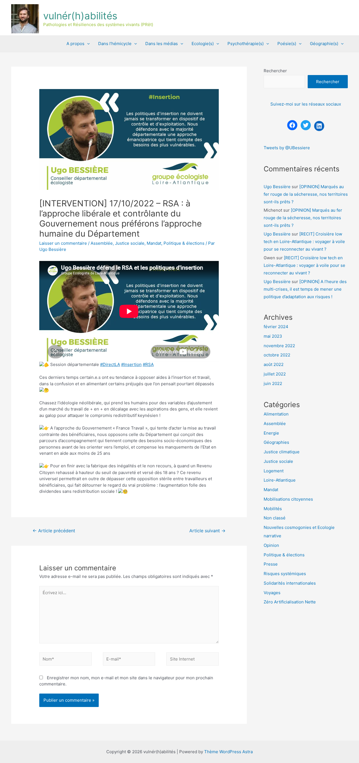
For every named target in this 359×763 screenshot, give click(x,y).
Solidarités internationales (290, 583)
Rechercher (275, 70)
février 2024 (276, 326)
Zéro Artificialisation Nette (290, 602)
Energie (271, 433)
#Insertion (131, 364)
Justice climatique (282, 451)
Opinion (271, 545)
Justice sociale (129, 243)
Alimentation (276, 414)
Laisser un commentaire (63, 243)
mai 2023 (273, 336)
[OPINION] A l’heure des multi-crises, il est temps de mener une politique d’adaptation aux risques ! (305, 289)
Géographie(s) (324, 43)
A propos (75, 43)
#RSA (148, 364)
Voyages (272, 592)
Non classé (275, 518)
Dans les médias (161, 43)
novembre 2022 (279, 345)
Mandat (154, 243)
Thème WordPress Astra (228, 751)
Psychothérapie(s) (245, 43)
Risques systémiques (285, 573)
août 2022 (274, 364)
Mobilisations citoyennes (288, 499)
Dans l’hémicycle (115, 43)
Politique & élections (184, 243)
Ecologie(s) (203, 43)
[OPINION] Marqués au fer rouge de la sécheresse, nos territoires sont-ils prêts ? (306, 194)
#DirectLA (110, 364)
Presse (271, 564)
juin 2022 (273, 383)
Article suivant (207, 530)
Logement (274, 470)
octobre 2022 (277, 355)
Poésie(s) (286, 43)
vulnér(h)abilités (80, 16)
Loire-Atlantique (280, 480)
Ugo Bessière (277, 186)
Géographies (276, 442)
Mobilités (273, 508)
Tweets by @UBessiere (287, 147)
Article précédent (54, 530)
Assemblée (102, 243)
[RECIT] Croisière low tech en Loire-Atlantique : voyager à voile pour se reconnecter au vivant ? (304, 241)
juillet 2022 (275, 374)
